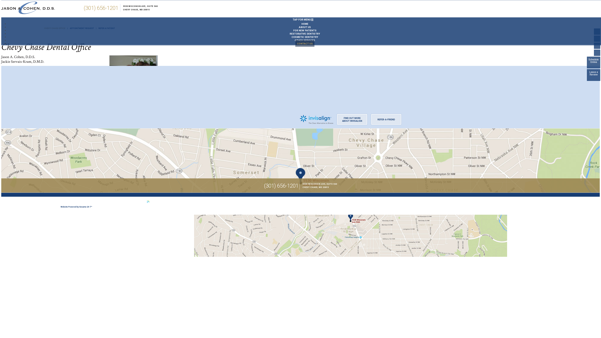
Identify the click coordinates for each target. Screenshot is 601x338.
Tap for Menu (302, 19)
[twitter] (597, 39)
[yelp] (597, 46)
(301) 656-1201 (101, 8)
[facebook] (597, 31)
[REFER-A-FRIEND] (386, 116)
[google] (597, 53)
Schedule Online (593, 61)
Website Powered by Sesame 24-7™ (76, 207)
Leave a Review (593, 73)
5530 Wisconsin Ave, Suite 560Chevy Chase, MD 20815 (140, 8)
